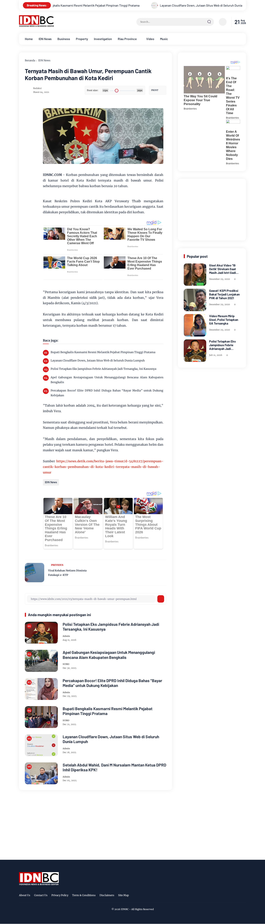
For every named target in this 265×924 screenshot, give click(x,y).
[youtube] (243, 896)
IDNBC (125, 909)
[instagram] (231, 896)
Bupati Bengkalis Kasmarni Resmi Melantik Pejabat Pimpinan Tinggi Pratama (54, 5)
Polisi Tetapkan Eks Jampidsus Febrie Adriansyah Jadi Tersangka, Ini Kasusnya (103, 369)
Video (150, 39)
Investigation (103, 39)
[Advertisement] (213, 209)
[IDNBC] (36, 26)
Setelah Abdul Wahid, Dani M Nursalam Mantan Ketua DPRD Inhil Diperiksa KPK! (114, 767)
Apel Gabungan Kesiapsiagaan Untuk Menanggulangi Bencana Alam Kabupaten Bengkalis (107, 380)
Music (164, 39)
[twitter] (225, 896)
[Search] (209, 22)
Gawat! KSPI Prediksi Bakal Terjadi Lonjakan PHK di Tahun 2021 (224, 294)
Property (82, 39)
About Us (24, 895)
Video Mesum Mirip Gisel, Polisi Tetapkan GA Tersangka (223, 319)
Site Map (123, 895)
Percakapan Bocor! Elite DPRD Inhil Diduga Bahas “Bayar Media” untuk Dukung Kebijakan (107, 393)
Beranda (30, 60)
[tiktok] (237, 896)
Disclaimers (107, 895)
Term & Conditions (84, 895)
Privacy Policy (59, 895)
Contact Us (41, 895)
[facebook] (219, 896)
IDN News (45, 39)
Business (63, 39)
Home (29, 39)
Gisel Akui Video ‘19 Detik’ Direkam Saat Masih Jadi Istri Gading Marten (224, 269)
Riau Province (127, 39)
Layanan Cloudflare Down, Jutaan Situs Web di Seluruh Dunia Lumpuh (173, 5)
